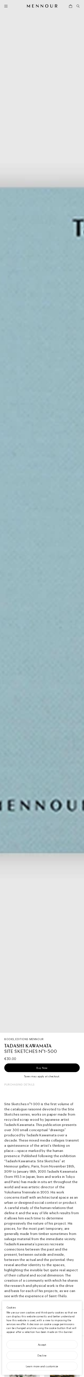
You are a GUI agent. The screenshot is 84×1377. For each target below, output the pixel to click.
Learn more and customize (42, 1366)
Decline (41, 1355)
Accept (42, 1344)
